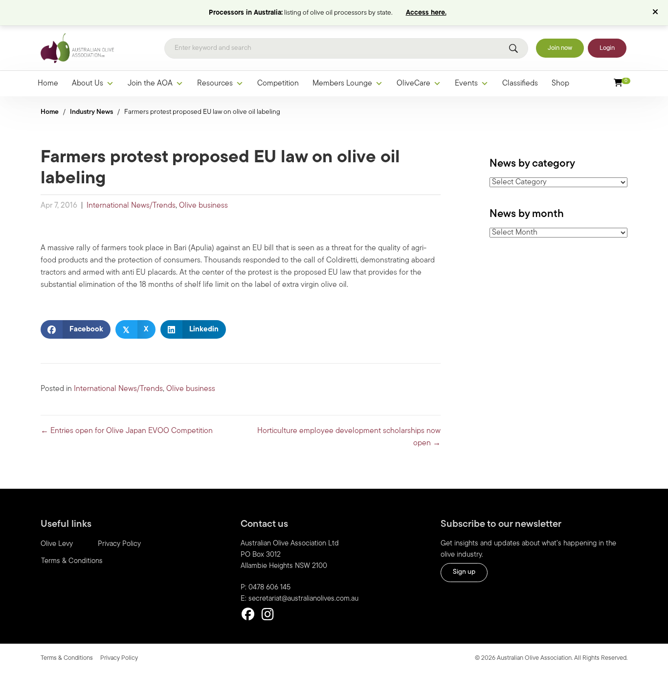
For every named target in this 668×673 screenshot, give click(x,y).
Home (48, 83)
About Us (87, 83)
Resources (215, 83)
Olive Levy (57, 544)
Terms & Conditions (72, 561)
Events (466, 83)
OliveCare (413, 83)
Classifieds (520, 83)
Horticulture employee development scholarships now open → (349, 437)
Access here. (426, 13)
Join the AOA (150, 83)
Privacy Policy (119, 544)
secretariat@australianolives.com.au (303, 599)
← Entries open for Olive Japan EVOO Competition (127, 431)
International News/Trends (131, 206)
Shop (560, 83)
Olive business (203, 206)
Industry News (91, 112)
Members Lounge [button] (342, 83)
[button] (656, 12)
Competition (278, 83)
